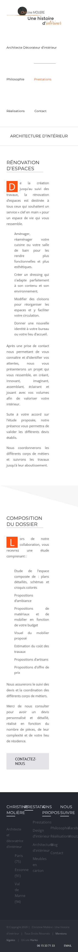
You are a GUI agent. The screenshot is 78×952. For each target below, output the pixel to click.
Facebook (70, 828)
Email (67, 945)
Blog (52, 844)
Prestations (34, 822)
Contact (52, 852)
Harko (34, 940)
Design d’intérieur (34, 833)
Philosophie (52, 828)
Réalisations (52, 836)
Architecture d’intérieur (34, 847)
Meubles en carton (34, 864)
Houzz (70, 836)
